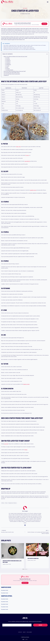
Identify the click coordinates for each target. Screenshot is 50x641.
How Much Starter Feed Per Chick (7, 531)
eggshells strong (33, 190)
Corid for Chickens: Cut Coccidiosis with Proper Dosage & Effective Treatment (38, 532)
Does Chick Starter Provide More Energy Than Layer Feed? (15, 71)
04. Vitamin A (8, 61)
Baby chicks (18, 146)
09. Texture (8, 68)
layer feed (6, 443)
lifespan (25, 449)
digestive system (26, 384)
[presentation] (12, 551)
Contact (20, 632)
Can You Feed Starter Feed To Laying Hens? (12, 73)
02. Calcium (8, 59)
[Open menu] (47, 2)
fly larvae (27, 155)
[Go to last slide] (3, 556)
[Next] (47, 556)
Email (3, 624)
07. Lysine (7, 65)
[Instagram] (27, 639)
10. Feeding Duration (9, 69)
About (24, 632)
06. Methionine (8, 64)
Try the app (44, 23)
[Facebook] (23, 639)
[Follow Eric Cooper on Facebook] (25, 525)
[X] (25, 639)
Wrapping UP (6, 75)
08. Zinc (7, 67)
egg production (27, 161)
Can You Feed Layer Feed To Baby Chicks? (12, 72)
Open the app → (25, 582)
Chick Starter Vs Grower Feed (33, 558)
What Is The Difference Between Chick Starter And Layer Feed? (15, 56)
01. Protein (7, 57)
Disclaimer (29, 632)
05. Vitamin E (8, 63)
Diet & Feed (25, 8)
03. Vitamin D (8, 60)
